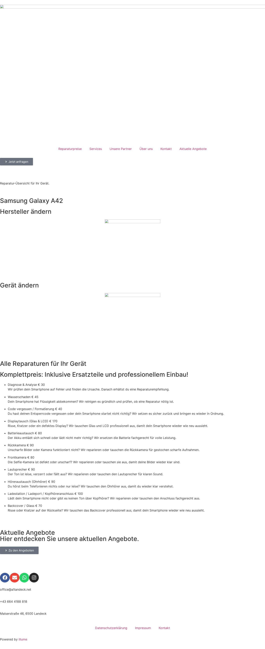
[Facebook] (5, 577)
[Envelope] (14, 577)
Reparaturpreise (70, 149)
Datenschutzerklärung (111, 628)
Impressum (143, 628)
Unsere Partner (121, 149)
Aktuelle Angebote (193, 149)
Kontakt (166, 149)
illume (23, 639)
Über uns (146, 149)
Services (95, 149)
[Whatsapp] (24, 577)
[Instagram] (34, 577)
